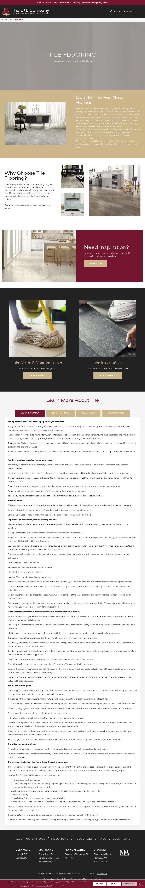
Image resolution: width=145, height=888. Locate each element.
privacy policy (24, 886)
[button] (95, 263)
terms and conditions (43, 886)
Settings (129, 884)
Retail (11, 20)
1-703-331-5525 (87, 874)
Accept (99, 884)
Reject (114, 884)
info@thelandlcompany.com (90, 3)
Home (4, 20)
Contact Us (102, 874)
